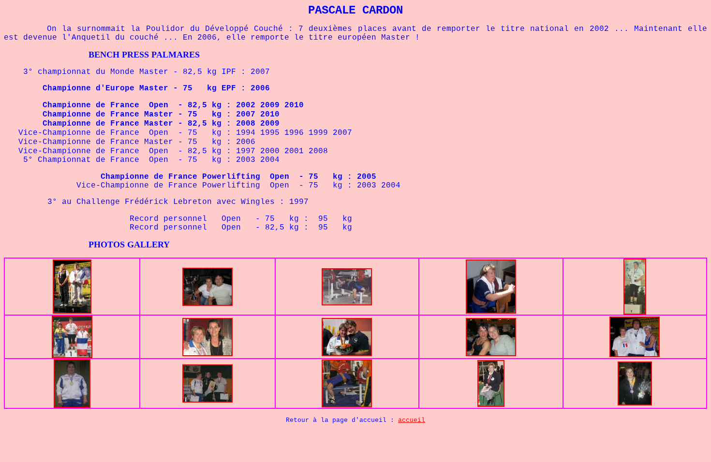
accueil (411, 420)
